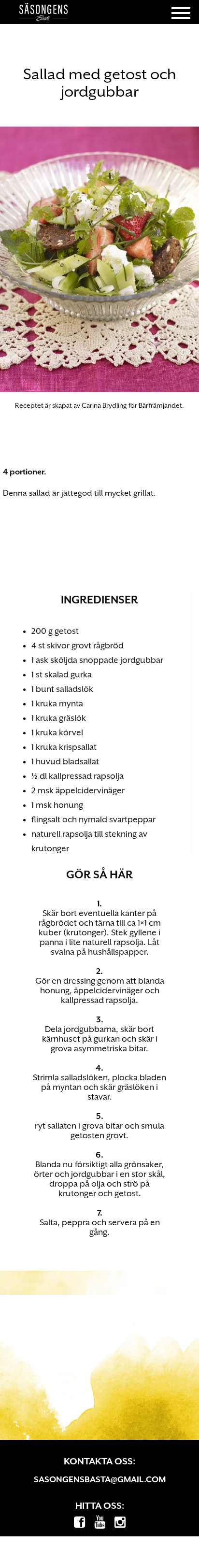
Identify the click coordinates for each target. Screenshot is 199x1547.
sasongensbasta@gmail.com (100, 1479)
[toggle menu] (181, 12)
